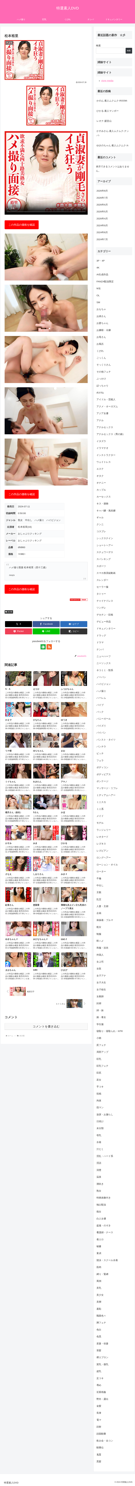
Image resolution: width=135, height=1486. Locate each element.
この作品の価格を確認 (21, 224)
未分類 (10, 612)
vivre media (107, 80)
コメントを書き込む (46, 1026)
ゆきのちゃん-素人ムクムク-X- (113, 145)
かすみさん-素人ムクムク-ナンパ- (113, 133)
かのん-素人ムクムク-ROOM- (112, 100)
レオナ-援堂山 (104, 121)
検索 (98, 45)
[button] (73, 631)
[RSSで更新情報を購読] (49, 646)
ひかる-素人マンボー (108, 111)
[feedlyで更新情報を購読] (43, 646)
